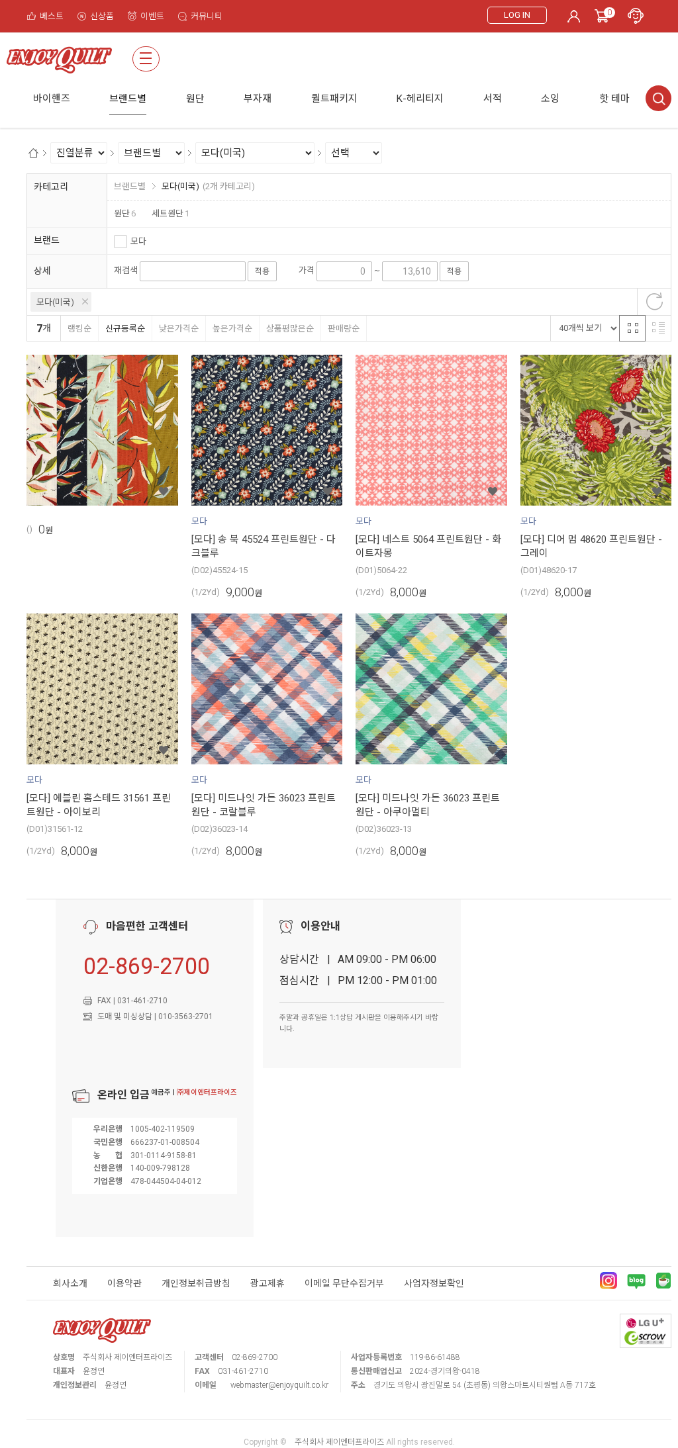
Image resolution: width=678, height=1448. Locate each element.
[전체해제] (654, 302)
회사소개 (70, 1283)
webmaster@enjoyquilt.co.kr (279, 1385)
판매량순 (344, 329)
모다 (138, 241)
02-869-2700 (146, 966)
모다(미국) (55, 302)
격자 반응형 (632, 328)
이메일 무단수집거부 (344, 1283)
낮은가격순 (179, 329)
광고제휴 (267, 1283)
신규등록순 (125, 329)
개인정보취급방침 (196, 1283)
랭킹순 (79, 329)
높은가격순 (232, 329)
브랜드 (47, 240)
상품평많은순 (290, 329)
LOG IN (517, 15)
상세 (42, 270)
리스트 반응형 (658, 328)
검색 (658, 98)
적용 (262, 271)
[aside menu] (146, 58)
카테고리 (51, 186)
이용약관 (124, 1283)
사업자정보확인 (434, 1283)
